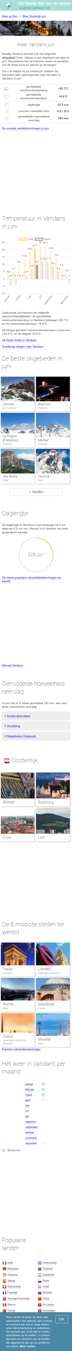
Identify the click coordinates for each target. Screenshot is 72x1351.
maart (28, 1094)
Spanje (11, 1280)
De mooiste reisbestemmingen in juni (25, 128)
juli (27, 1116)
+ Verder (36, 492)
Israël (46, 1286)
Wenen (9, 802)
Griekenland (49, 1262)
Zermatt (8, 404)
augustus (30, 1121)
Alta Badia (10, 476)
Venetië (44, 1039)
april (27, 1100)
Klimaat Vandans (12, 665)
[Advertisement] (36, 169)
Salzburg (45, 802)
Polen (46, 1280)
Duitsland (12, 1268)
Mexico (11, 1304)
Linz (41, 837)
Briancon (44, 404)
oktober (29, 1132)
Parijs (8, 969)
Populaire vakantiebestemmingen (21, 1049)
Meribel (43, 440)
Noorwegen (49, 1310)
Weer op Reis (10, 16)
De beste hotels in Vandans (19, 340)
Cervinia (43, 476)
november (31, 1137)
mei (27, 1105)
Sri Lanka (48, 1304)
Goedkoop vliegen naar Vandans (22, 346)
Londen (44, 969)
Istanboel (46, 1004)
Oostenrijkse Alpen (18, 716)
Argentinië (48, 1274)
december (31, 1143)
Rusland (47, 1292)
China (46, 1298)
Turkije (41, 1008)
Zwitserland (14, 1286)
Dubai (8, 1036)
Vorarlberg (13, 726)
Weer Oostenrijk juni (34, 16)
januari (29, 1084)
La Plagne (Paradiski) (10, 438)
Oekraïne (12, 1274)
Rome (8, 1004)
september (31, 1127)
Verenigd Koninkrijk (49, 973)
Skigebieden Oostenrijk (21, 736)
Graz (7, 837)
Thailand (47, 1268)
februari (29, 1089)
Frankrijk (7, 973)
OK (62, 1319)
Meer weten (27, 1346)
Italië (5, 1008)
